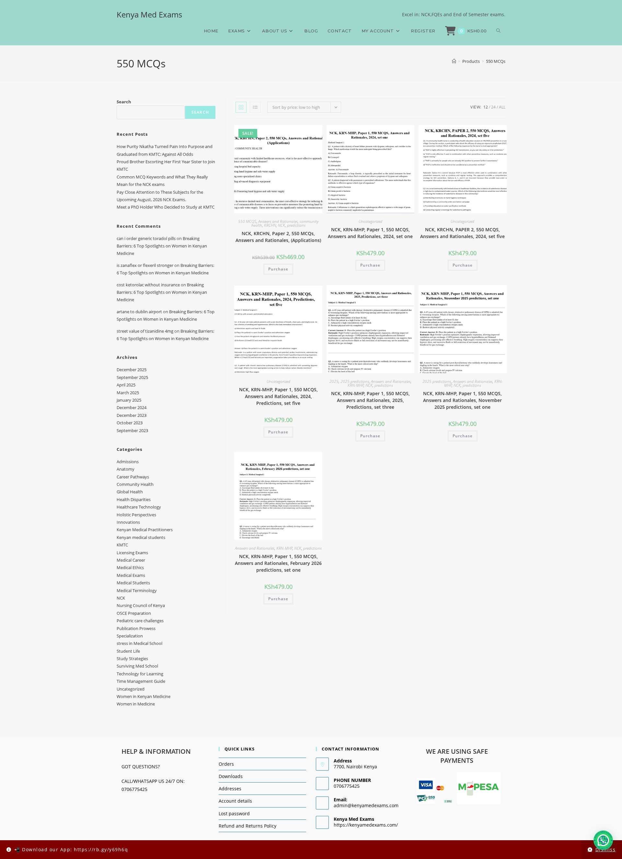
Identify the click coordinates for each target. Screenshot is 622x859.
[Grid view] (241, 107)
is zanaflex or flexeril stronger (145, 265)
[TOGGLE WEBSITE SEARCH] (498, 31)
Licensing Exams (132, 552)
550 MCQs (495, 61)
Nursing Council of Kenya (141, 605)
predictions (296, 225)
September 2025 (132, 377)
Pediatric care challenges (140, 621)
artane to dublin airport (139, 312)
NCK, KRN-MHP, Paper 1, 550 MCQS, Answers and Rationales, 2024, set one (370, 232)
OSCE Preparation (134, 613)
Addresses (230, 788)
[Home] (454, 61)
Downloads (231, 776)
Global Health (130, 492)
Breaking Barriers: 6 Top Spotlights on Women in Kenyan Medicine (162, 246)
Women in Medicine (136, 704)
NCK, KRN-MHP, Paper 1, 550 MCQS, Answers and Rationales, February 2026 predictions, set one (278, 563)
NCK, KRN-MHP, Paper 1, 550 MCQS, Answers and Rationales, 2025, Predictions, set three (370, 400)
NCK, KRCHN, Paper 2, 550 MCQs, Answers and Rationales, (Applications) (278, 236)
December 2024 (131, 407)
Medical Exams (131, 575)
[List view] (255, 107)
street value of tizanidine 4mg (145, 331)
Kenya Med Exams (149, 14)
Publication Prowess (136, 628)
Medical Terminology (137, 590)
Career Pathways (133, 477)
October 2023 (130, 423)
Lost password (234, 813)
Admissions (128, 461)
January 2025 (129, 400)
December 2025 (131, 369)
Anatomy (125, 469)
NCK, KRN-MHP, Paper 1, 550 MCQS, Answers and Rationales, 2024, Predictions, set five (278, 396)
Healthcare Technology (139, 507)
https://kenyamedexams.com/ (366, 825)
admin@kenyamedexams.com (366, 805)
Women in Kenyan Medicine (143, 696)
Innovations (128, 522)
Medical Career (131, 560)
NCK (281, 225)
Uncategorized (370, 221)
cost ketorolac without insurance (148, 285)
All (502, 107)
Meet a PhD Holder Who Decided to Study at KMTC (165, 207)
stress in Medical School (139, 643)
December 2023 (131, 415)
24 (493, 107)
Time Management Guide (141, 681)
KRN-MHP (356, 385)
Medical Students (133, 583)
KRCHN (270, 225)
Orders (226, 764)
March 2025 (128, 392)
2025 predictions (354, 381)
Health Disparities (134, 499)
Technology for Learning (140, 674)
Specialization (130, 636)
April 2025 (126, 385)
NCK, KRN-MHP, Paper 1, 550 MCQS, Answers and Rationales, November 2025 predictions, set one (462, 400)
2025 (334, 381)
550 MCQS (247, 221)
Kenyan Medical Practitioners (145, 530)
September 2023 (132, 430)
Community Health (135, 484)
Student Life (128, 651)
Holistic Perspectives (136, 515)
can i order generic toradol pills (146, 238)
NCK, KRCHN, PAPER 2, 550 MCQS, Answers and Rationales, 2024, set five (462, 232)
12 (485, 107)
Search (124, 102)
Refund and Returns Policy (247, 826)
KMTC (122, 545)
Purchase (278, 269)
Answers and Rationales (278, 221)
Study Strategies (132, 658)
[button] (603, 840)
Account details (235, 801)
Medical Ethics (130, 567)
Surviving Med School (137, 666)
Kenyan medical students (141, 537)
